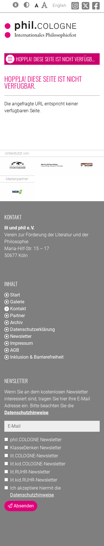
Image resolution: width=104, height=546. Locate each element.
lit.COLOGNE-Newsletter (34, 456)
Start (15, 295)
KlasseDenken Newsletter (35, 447)
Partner (17, 315)
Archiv (16, 322)
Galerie (17, 302)
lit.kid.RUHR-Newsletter (33, 480)
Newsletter (20, 336)
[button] (26, 5)
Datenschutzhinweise (32, 495)
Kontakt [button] (18, 308)
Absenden (23, 506)
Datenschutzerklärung (32, 329)
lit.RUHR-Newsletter (30, 472)
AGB (14, 350)
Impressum (21, 343)
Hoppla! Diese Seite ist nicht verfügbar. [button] (58, 59)
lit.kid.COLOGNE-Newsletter (37, 464)
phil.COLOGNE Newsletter (36, 439)
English (59, 5)
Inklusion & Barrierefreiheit (37, 357)
